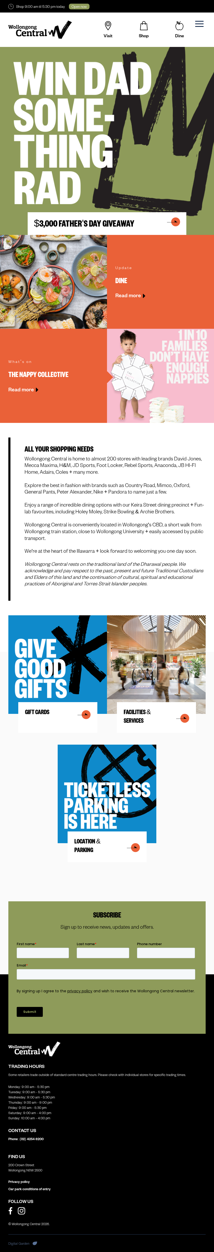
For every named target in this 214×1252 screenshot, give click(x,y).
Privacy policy (19, 1182)
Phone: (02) (26, 1139)
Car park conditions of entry (29, 1189)
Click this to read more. (29, 618)
